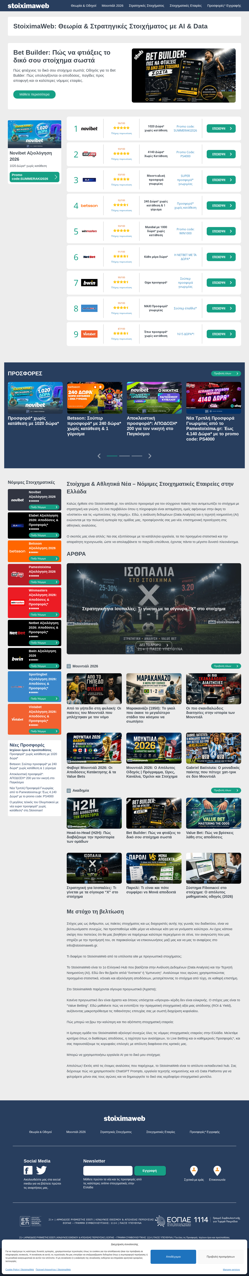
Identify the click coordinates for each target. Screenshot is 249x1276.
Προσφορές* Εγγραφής (224, 5)
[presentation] (99, 455)
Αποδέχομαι (173, 1256)
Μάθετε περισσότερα (34, 94)
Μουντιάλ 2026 (112, 5)
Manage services (231, 1269)
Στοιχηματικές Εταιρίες (186, 5)
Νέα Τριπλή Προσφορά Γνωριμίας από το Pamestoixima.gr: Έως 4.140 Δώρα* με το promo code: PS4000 (33, 792)
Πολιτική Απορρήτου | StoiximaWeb (53, 1269)
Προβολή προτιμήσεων (221, 1256)
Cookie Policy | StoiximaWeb (19, 1269)
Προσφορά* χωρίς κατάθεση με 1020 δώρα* (33, 756)
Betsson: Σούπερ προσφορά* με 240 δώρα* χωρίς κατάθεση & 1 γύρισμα (33, 766)
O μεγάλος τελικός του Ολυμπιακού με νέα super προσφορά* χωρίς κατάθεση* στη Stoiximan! (34, 806)
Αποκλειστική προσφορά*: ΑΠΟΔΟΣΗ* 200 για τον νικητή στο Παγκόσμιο (32, 778)
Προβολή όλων (222, 373)
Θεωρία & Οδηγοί (83, 5)
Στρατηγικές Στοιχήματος (146, 5)
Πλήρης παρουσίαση (121, 133)
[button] (221, 128)
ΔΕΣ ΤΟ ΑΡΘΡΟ (150, 644)
